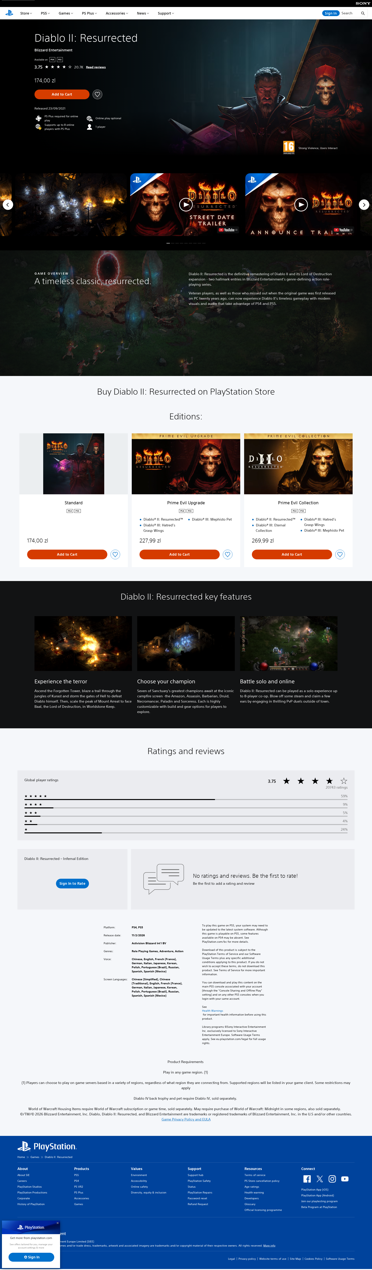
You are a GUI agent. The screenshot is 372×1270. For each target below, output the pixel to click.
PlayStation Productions (32, 1192)
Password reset (197, 1198)
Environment (139, 1175)
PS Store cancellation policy (262, 1181)
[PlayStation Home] (9, 13)
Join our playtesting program (319, 1201)
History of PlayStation (31, 1204)
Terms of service (255, 1175)
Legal (231, 1259)
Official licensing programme (263, 1210)
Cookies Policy (313, 1259)
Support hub (195, 1175)
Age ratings (252, 1186)
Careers (22, 1181)
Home (21, 1157)
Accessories (115, 13)
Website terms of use (272, 1259)
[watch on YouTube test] (228, 229)
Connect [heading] (308, 1169)
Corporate (23, 1198)
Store (24, 13)
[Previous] (8, 204)
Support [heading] (194, 1169)
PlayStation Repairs (200, 1192)
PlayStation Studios (29, 1186)
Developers (252, 1198)
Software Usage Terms (340, 1259)
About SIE (23, 1175)
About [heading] (22, 1169)
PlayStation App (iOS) (314, 1189)
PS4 (76, 1181)
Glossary (250, 1204)
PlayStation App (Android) (317, 1195)
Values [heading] (136, 1169)
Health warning (254, 1192)
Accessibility (139, 1181)
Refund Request (198, 1204)
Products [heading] (81, 1169)
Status (192, 1186)
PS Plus (88, 13)
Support (164, 13)
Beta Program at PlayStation (319, 1207)
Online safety (139, 1186)
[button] (186, 204)
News (141, 13)
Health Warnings (212, 1010)
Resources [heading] (253, 1169)
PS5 (44, 13)
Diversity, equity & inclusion (148, 1192)
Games (64, 13)
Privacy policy (247, 1259)
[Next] (364, 204)
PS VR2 (78, 1186)
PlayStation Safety (199, 1181)
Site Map (295, 1259)
